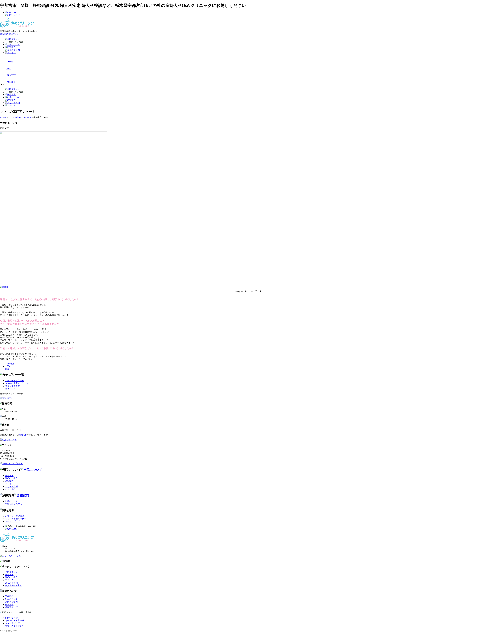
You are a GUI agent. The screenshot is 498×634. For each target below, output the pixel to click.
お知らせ (23, 435)
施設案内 (9, 475)
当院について (11, 572)
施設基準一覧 (11, 607)
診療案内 (9, 596)
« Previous (9, 364)
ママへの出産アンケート (16, 383)
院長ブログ (10, 389)
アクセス (9, 484)
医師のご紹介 (11, 478)
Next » (8, 369)
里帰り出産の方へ (13, 504)
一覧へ (8, 366)
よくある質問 (11, 486)
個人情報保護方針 (13, 585)
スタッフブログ (12, 386)
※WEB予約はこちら (9, 34)
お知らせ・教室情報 (14, 381)
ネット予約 (10, 489)
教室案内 (9, 481)
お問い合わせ (11, 618)
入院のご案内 (11, 602)
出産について (11, 501)
